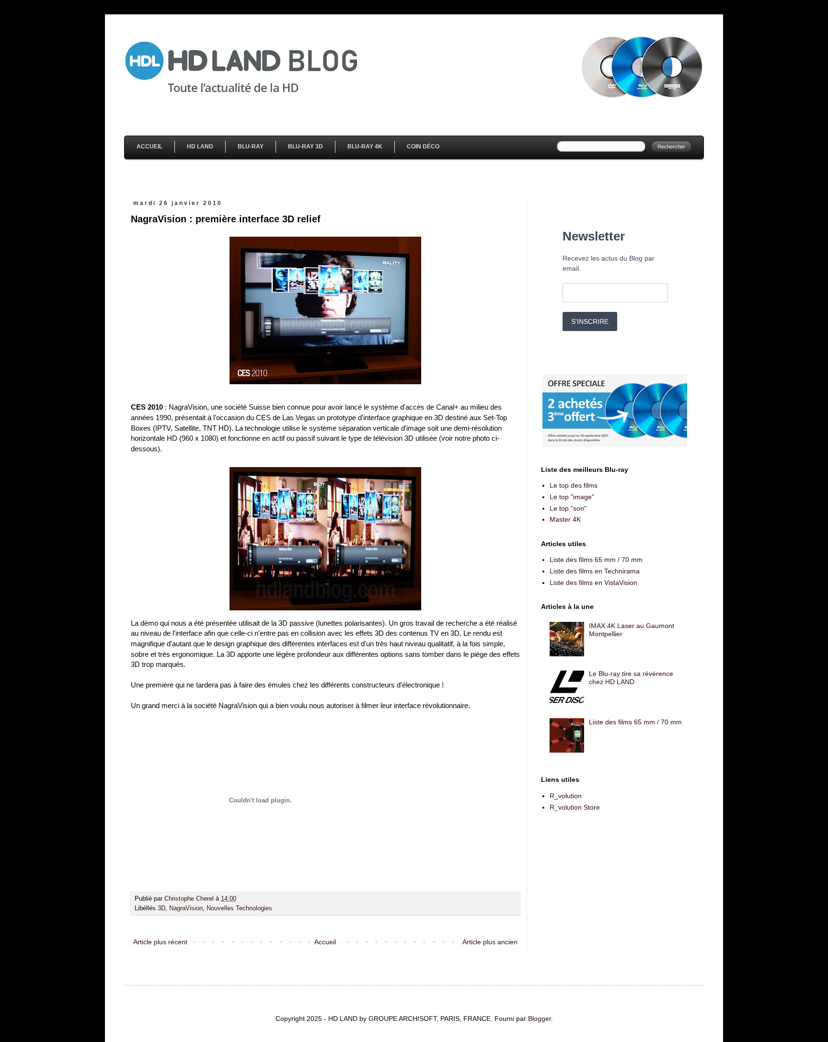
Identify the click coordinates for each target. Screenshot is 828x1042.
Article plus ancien (490, 942)
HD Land (200, 146)
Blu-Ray (251, 146)
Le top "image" (572, 497)
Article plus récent (160, 942)
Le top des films (574, 485)
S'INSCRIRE (590, 321)
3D (161, 908)
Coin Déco (423, 146)
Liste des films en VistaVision (593, 582)
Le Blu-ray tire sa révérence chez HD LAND (631, 678)
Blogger (539, 1018)
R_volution (566, 796)
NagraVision (186, 908)
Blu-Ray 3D (305, 146)
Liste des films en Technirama (595, 571)
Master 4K (565, 519)
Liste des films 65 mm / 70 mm (596, 559)
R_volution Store (575, 807)
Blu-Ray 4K (364, 146)
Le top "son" (568, 508)
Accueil (149, 146)
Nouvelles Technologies (239, 908)
